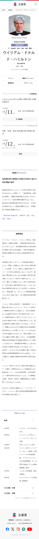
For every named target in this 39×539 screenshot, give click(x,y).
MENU (35, 4)
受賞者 (10, 10)
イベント (11, 78)
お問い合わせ (11, 523)
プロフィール (28, 83)
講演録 (20, 119)
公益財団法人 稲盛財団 (22, 520)
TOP (3, 10)
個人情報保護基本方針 (25, 523)
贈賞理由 (11, 83)
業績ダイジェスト (28, 78)
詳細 (20, 154)
